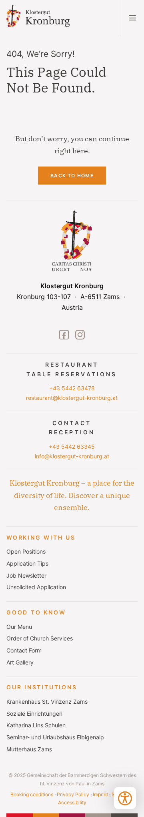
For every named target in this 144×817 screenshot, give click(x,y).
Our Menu (19, 627)
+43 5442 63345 (72, 447)
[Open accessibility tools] (125, 798)
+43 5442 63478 (72, 388)
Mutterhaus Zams (29, 749)
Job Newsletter (26, 575)
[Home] (45, 18)
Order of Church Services (39, 638)
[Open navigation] (132, 18)
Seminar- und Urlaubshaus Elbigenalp (55, 737)
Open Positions (26, 551)
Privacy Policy (73, 794)
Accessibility (72, 802)
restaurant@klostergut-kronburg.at (72, 398)
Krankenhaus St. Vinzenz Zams (47, 702)
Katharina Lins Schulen (36, 725)
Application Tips (27, 563)
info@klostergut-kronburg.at (72, 456)
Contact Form (24, 650)
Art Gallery (20, 662)
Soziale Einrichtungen (34, 714)
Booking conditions (31, 794)
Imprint (100, 794)
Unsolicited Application (36, 587)
